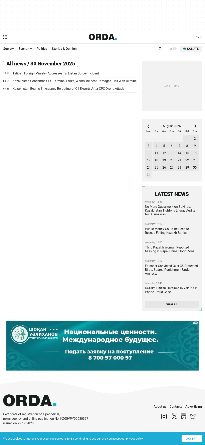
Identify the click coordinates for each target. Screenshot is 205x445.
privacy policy (134, 438)
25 (156, 167)
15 (187, 153)
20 (172, 160)
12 (164, 153)
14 (179, 153)
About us (160, 406)
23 (195, 160)
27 (172, 167)
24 (149, 167)
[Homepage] (103, 37)
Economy (25, 49)
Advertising (193, 406)
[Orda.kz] (29, 410)
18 (156, 160)
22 (187, 160)
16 (195, 153)
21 (179, 160)
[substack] (184, 418)
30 (195, 167)
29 (187, 167)
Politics (42, 49)
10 (149, 153)
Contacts (176, 406)
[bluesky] (193, 418)
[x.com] (175, 418)
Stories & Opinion (64, 49)
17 (149, 160)
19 (164, 160)
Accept (191, 438)
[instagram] (164, 418)
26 (164, 167)
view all (171, 304)
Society (8, 49)
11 (156, 153)
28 (179, 167)
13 (172, 153)
